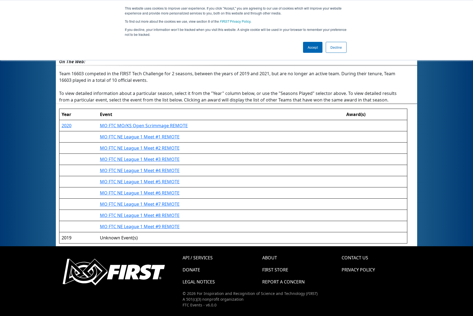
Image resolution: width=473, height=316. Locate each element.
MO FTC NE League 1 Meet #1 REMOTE (140, 137)
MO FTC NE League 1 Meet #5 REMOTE (140, 182)
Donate (191, 270)
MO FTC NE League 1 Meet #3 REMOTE (140, 159)
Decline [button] (336, 47)
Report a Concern (283, 282)
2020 (66, 126)
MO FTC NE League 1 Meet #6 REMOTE (140, 193)
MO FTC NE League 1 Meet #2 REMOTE (140, 148)
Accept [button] (313, 47)
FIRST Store (275, 270)
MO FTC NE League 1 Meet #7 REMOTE (140, 204)
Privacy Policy (235, 21)
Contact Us (355, 258)
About (269, 258)
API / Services (198, 258)
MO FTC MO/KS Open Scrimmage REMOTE (144, 126)
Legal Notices (199, 282)
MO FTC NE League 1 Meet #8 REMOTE (140, 215)
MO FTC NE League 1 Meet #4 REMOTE (140, 170)
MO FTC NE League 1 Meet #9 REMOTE (140, 227)
